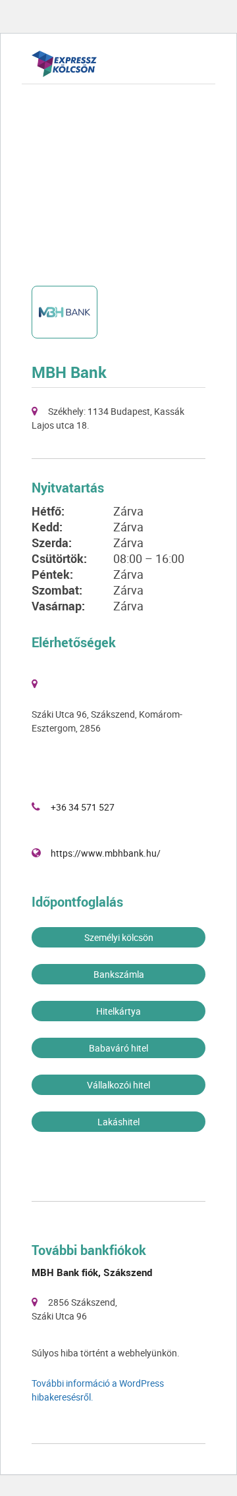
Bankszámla (118, 974)
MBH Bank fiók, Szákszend (92, 1272)
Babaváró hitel (118, 1048)
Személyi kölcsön (118, 937)
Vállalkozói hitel (118, 1085)
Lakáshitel (118, 1121)
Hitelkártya (118, 1011)
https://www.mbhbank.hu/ (106, 853)
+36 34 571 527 (83, 807)
